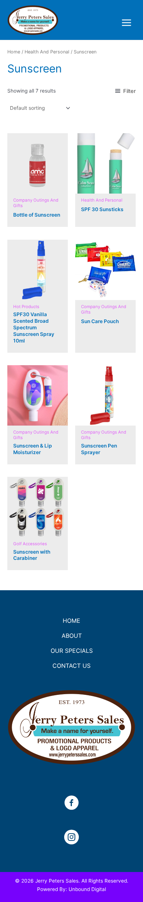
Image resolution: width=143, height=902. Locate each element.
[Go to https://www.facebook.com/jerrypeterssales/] (71, 804)
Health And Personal (47, 52)
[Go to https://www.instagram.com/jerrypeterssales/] (71, 838)
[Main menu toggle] (127, 23)
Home (13, 52)
